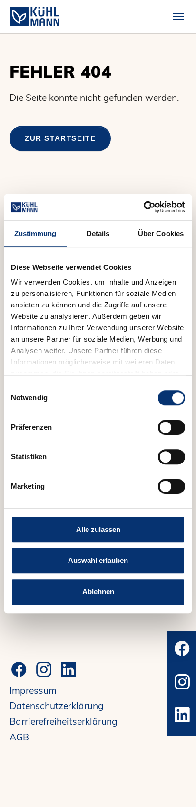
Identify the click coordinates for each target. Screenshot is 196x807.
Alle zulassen (98, 529)
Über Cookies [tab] (161, 233)
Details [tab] (98, 233)
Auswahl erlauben (98, 560)
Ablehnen (98, 592)
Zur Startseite (60, 138)
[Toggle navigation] (178, 17)
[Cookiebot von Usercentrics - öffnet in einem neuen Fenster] (143, 207)
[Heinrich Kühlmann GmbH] (34, 16)
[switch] (171, 427)
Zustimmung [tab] (35, 233)
